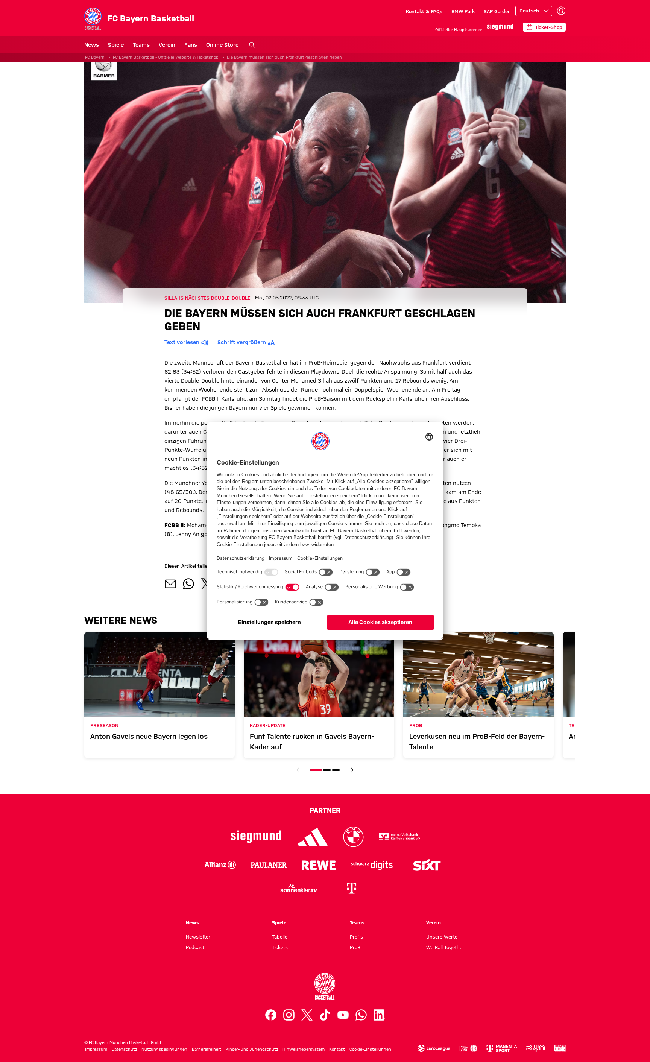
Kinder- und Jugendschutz (252, 1049)
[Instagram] (289, 1015)
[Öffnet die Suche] (252, 44)
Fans (190, 45)
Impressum (96, 1049)
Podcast (195, 947)
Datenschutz (124, 1049)
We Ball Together (445, 947)
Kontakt (337, 1049)
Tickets (280, 947)
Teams (141, 45)
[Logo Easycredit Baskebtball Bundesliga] (468, 1049)
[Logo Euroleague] (434, 1049)
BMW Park (463, 11)
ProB (355, 947)
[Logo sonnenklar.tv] (298, 888)
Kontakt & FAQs (424, 11)
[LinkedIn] (379, 1015)
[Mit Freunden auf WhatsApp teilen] (188, 584)
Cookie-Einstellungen (370, 1049)
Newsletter (198, 936)
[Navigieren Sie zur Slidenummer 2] (327, 770)
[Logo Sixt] (426, 865)
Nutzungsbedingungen (164, 1049)
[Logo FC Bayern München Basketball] (325, 986)
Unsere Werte (441, 936)
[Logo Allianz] (220, 865)
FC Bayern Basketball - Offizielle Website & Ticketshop (166, 57)
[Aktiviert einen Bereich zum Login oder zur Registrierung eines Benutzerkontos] (561, 10)
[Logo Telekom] (351, 888)
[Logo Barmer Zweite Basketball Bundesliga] (560, 1049)
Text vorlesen (181, 342)
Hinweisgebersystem (303, 1049)
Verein (167, 45)
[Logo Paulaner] (269, 865)
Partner (325, 810)
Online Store (222, 45)
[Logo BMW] (353, 837)
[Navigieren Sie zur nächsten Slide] (352, 770)
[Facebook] (271, 1015)
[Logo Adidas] (312, 837)
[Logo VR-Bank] (399, 837)
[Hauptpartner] (500, 27)
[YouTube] (343, 1015)
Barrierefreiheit (206, 1049)
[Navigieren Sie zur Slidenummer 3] (336, 770)
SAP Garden (497, 11)
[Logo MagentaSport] (501, 1049)
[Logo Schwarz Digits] (372, 865)
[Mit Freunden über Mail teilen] (170, 584)
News (91, 45)
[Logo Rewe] (319, 865)
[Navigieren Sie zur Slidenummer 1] (316, 770)
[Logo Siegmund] (256, 837)
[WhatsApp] (361, 1015)
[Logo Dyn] (535, 1049)
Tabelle (279, 936)
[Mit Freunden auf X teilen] (206, 584)
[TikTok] (325, 1015)
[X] (307, 1015)
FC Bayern (95, 57)
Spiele (116, 45)
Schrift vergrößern (241, 342)
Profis (356, 936)
